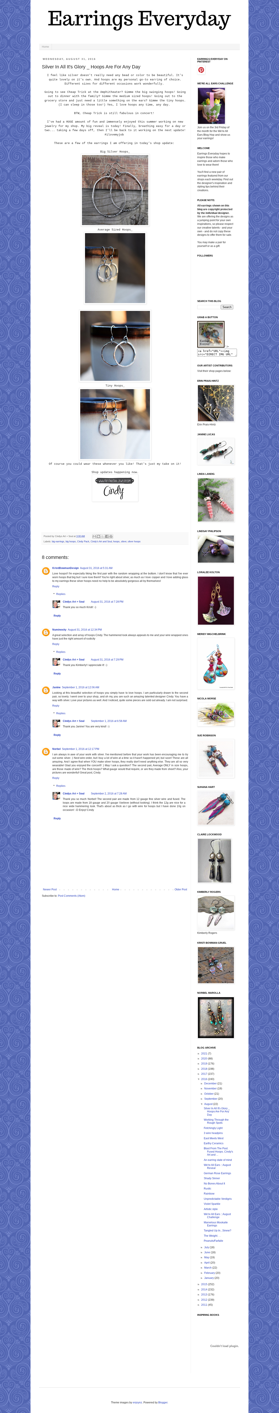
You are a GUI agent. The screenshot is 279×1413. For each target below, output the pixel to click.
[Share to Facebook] (107, 536)
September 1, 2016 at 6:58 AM (109, 721)
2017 (204, 1073)
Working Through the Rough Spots (216, 1121)
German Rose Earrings (217, 1173)
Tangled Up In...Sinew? (217, 1230)
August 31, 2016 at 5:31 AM (96, 568)
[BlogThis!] (98, 536)
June (207, 1252)
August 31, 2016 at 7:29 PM (107, 659)
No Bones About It (214, 1183)
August (208, 1104)
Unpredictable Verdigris (218, 1198)
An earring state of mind (218, 1160)
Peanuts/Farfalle (213, 1240)
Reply (55, 586)
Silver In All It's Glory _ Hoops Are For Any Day (217, 1111)
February (210, 1272)
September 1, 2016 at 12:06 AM (80, 687)
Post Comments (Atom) (71, 895)
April (207, 1262)
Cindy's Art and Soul (101, 541)
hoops (116, 541)
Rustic (207, 1188)
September (211, 1098)
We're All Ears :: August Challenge (217, 1216)
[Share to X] (102, 536)
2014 (204, 1289)
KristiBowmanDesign (65, 568)
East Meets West (213, 1138)
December (210, 1083)
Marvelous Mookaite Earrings (216, 1224)
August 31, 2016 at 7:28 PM (107, 601)
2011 (204, 1304)
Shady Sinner (212, 1178)
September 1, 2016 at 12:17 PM (80, 749)
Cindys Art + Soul (73, 601)
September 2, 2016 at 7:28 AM (109, 793)
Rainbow (209, 1193)
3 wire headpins (213, 1133)
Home (45, 46)
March (208, 1267)
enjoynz (137, 1402)
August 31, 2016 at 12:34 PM (85, 629)
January (209, 1278)
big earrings (58, 541)
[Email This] (94, 536)
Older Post (181, 889)
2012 (204, 1299)
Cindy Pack (83, 541)
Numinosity (59, 629)
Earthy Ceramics (213, 1143)
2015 (204, 1284)
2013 (204, 1294)
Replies (60, 594)
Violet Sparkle (212, 1203)
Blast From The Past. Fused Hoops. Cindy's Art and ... (218, 1151)
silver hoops (134, 541)
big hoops (71, 541)
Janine (56, 687)
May (207, 1257)
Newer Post (50, 889)
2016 (204, 1079)
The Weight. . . (212, 1235)
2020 (204, 1058)
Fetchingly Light (213, 1128)
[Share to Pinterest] (111, 536)
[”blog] (211, 346)
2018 (204, 1068)
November (210, 1088)
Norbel (56, 749)
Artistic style (211, 1209)
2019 (204, 1063)
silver (123, 541)
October (209, 1093)
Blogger (162, 1402)
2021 (204, 1053)
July (207, 1247)
